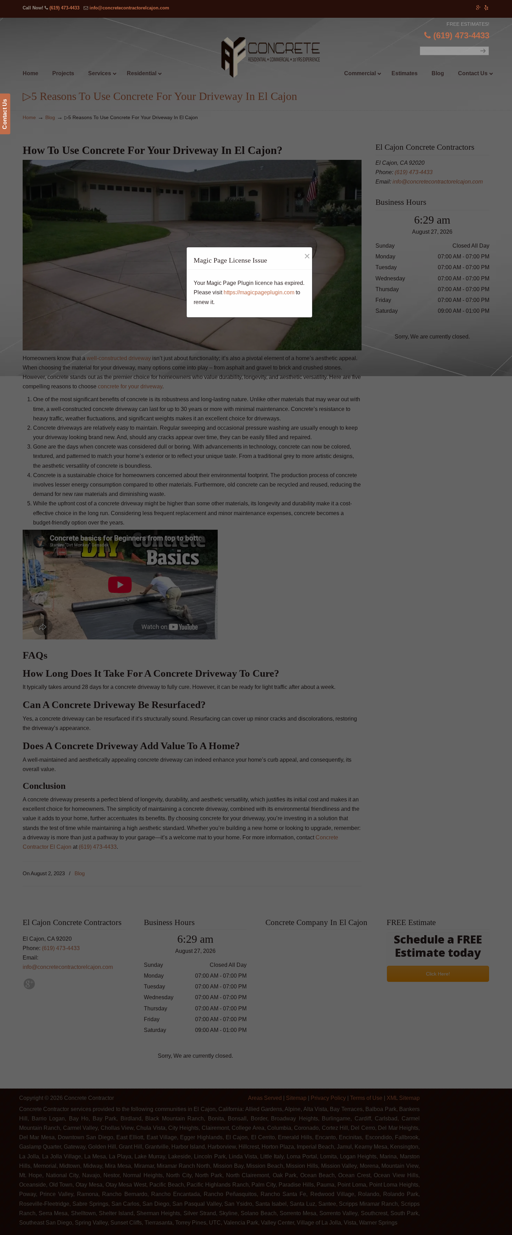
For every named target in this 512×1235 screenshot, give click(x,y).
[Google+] (478, 7)
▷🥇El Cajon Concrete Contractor (270, 58)
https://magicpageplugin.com (259, 292)
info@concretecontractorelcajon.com (129, 7)
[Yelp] (486, 7)
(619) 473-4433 (64, 7)
